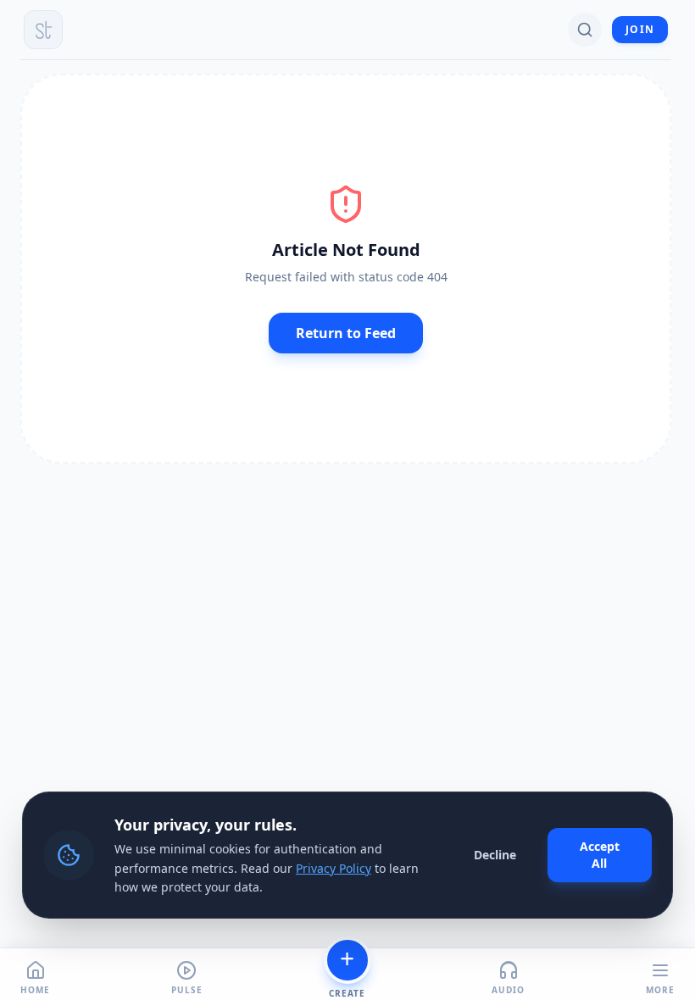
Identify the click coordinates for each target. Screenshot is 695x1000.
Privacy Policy (333, 868)
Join (640, 29)
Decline (495, 855)
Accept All (600, 854)
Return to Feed (346, 333)
